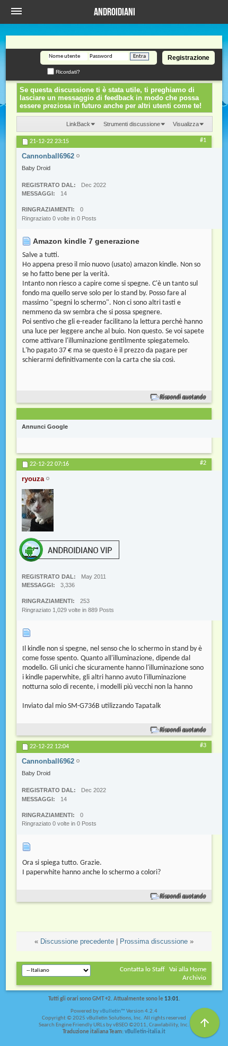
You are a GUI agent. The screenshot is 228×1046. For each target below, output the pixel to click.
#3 (203, 745)
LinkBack (78, 124)
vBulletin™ (112, 1011)
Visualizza (186, 124)
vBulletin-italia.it (145, 1032)
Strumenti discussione (131, 124)
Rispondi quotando (183, 397)
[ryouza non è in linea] (38, 510)
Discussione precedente (77, 941)
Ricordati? (67, 72)
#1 (203, 140)
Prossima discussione (154, 941)
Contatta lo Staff (142, 969)
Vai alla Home (187, 969)
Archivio (194, 977)
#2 (203, 463)
